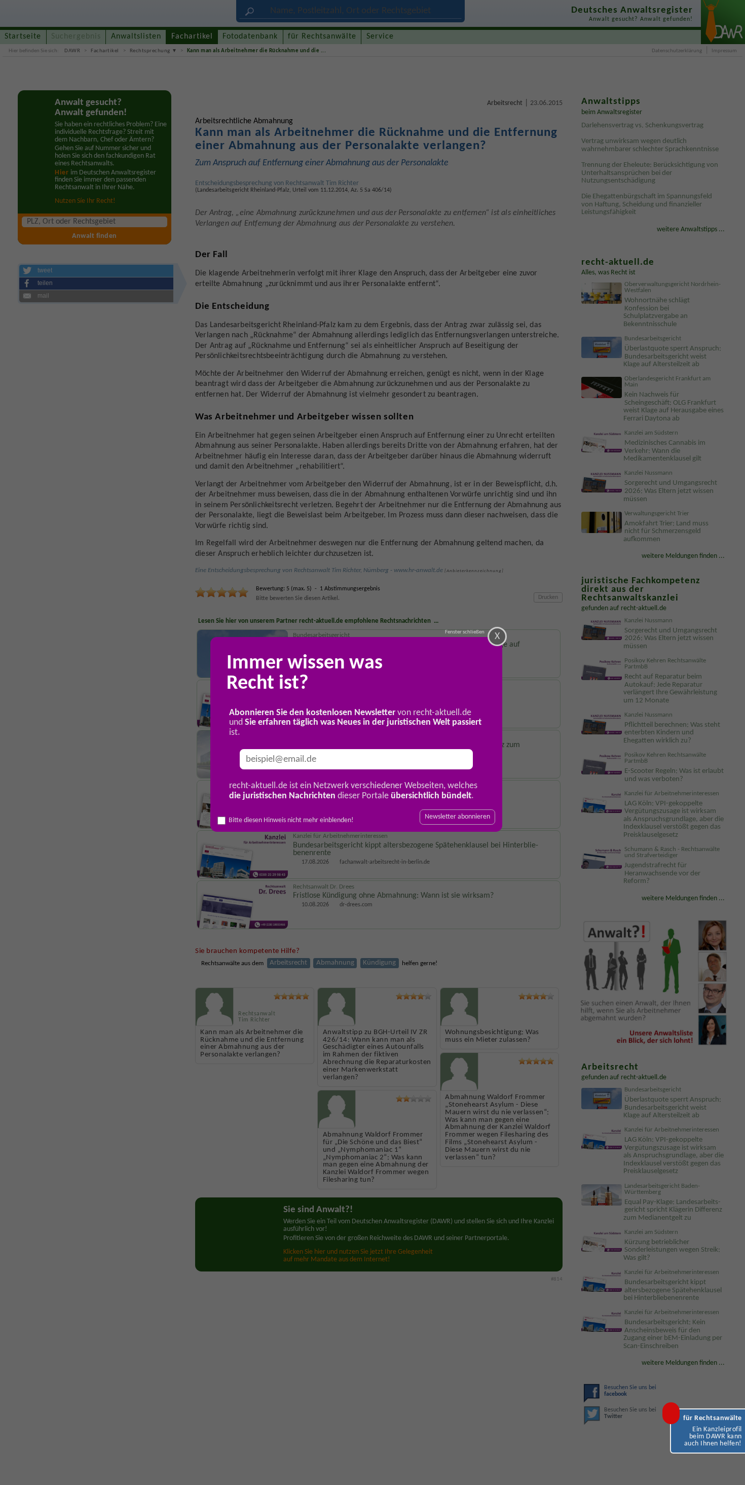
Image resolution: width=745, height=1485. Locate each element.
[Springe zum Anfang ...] (727, 1467)
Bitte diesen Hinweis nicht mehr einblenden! (291, 820)
